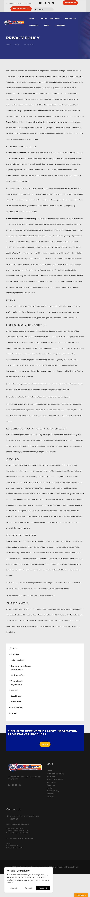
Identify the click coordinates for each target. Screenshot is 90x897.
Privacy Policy (72, 867)
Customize (14, 888)
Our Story (15, 654)
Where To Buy (53, 791)
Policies (17, 45)
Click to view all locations (17, 824)
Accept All (43, 888)
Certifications (17, 707)
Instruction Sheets (55, 779)
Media (49, 788)
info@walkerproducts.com (21, 838)
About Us (51, 785)
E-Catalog (51, 776)
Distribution (16, 702)
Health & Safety (17, 675)
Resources (51, 782)
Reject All (28, 888)
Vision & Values (17, 660)
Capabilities (16, 696)
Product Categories (55, 774)
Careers (14, 713)
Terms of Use (56, 867)
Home (8, 45)
